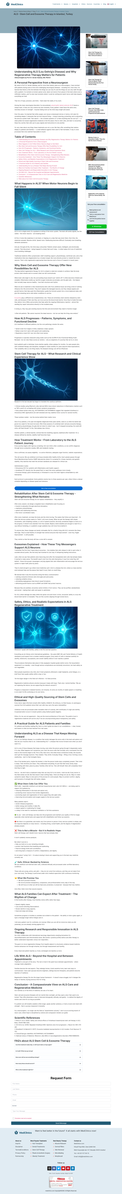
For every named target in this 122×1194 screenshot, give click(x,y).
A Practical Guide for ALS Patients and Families (33, 163)
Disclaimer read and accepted (23, 1118)
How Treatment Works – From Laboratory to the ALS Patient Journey (40, 152)
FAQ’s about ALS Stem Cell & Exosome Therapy (33, 179)
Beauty (66, 4)
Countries (96, 4)
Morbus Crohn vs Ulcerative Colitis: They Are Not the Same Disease (96, 139)
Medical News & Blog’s (25, 11)
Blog (104, 4)
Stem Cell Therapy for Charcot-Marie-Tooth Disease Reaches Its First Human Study (95, 82)
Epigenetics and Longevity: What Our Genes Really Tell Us (96, 195)
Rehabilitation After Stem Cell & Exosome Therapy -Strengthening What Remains (44, 155)
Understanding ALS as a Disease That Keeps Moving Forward (38, 166)
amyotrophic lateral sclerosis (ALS (62, 105)
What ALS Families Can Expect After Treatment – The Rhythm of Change (41, 168)
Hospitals (75, 4)
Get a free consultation (48, 488)
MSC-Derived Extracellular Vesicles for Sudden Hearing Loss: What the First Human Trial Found (96, 167)
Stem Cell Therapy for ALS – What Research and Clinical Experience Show (42, 150)
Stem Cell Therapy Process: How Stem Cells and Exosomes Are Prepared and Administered (96, 111)
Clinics (83, 4)
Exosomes (18, 298)
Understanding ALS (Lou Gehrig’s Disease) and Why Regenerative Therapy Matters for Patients (48, 139)
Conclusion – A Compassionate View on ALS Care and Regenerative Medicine (43, 174)
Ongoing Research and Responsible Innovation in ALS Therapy (38, 170)
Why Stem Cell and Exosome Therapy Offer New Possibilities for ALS (40, 146)
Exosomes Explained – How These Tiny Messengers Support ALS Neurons (42, 157)
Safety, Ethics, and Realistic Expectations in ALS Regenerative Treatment (41, 159)
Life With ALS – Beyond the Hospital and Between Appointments (39, 172)
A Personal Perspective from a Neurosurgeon (33, 141)
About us (18, 1141)
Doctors (89, 4)
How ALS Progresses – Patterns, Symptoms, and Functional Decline (40, 148)
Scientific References (25, 176)
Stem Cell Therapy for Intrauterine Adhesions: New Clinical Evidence (95, 53)
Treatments (56, 4)
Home (15, 11)
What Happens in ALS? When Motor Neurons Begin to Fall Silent (39, 144)
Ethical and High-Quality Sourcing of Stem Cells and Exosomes (38, 161)
